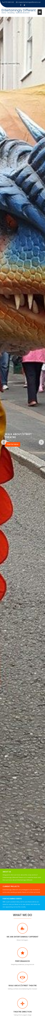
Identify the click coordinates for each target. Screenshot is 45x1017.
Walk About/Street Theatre (22, 985)
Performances (22, 961)
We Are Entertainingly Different (22, 936)
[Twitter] (24, 5)
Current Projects (11, 886)
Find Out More (12, 443)
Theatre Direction (22, 1011)
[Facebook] (20, 5)
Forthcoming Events (12, 898)
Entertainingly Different (19, 10)
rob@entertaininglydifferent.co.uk (29, 2)
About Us (7, 872)
